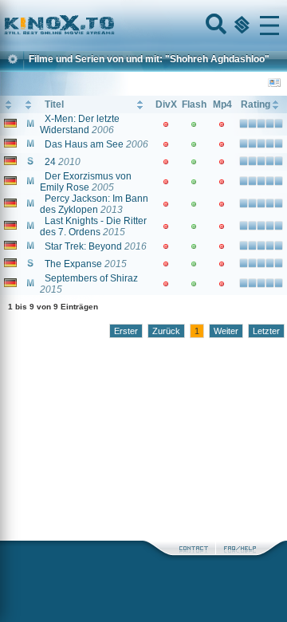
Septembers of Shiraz (91, 278)
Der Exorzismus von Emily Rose (86, 182)
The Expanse (73, 264)
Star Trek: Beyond (83, 246)
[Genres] (240, 25)
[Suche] (214, 25)
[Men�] (269, 25)
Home (113, 25)
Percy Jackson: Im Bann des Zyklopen (94, 204)
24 (50, 161)
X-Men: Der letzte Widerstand (80, 124)
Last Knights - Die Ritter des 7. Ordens (93, 226)
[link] (143, 25)
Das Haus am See (84, 144)
